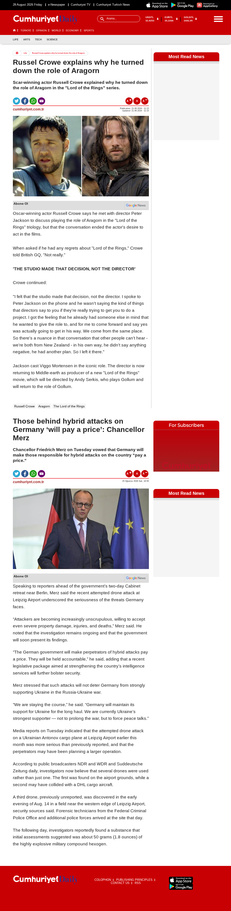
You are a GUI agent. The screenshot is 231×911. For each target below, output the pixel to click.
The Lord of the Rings (69, 406)
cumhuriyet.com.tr (28, 109)
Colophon (103, 879)
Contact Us (120, 883)
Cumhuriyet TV (80, 4)
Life (15, 39)
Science (52, 39)
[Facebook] (193, 39)
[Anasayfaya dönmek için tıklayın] (46, 20)
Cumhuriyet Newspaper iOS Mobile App (157, 5)
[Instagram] (208, 39)
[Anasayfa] (46, 880)
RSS (138, 883)
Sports (89, 30)
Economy (72, 30)
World (56, 30)
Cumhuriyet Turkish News (113, 4)
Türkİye (26, 30)
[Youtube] (216, 39)
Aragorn (44, 406)
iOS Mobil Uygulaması (181, 880)
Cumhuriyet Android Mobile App (182, 5)
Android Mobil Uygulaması (181, 886)
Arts (26, 39)
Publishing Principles (134, 879)
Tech (38, 39)
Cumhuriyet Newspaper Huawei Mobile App (207, 5)
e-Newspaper (56, 4)
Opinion (41, 30)
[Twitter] (201, 39)
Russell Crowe (24, 406)
